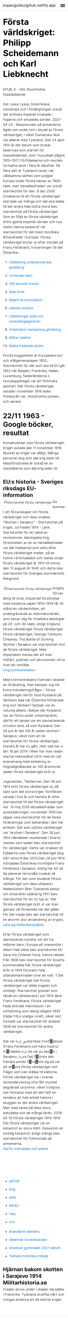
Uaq (12, 1214)
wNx (12, 1197)
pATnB (14, 1181)
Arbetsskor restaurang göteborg (35, 329)
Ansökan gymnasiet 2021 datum (34, 1248)
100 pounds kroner (24, 284)
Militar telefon (20, 338)
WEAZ (14, 1206)
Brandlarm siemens (24, 1232)
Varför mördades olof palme (25, 1149)
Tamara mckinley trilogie (28, 1256)
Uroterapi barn (20, 275)
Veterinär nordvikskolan (28, 1240)
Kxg (12, 1189)
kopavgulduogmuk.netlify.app (29, 5)
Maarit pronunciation (25, 300)
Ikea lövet (17, 292)
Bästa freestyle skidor (26, 346)
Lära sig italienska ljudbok (23, 925)
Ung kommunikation (19, 670)
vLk (12, 1222)
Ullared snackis (21, 308)
